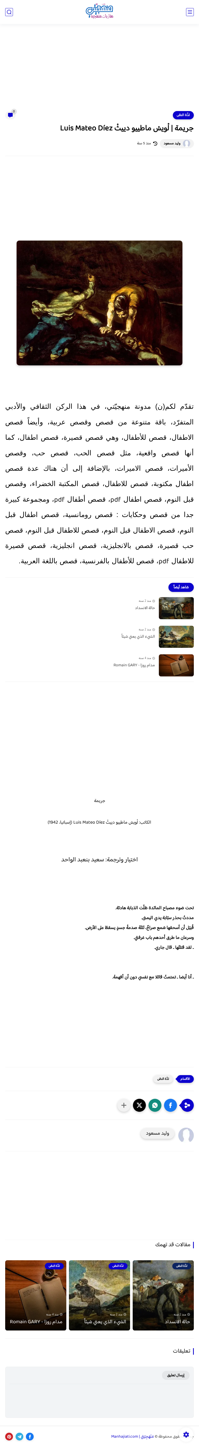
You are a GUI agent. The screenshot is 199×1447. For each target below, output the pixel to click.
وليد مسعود (172, 143)
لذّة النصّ (183, 115)
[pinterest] (9, 1436)
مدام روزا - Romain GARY (134, 665)
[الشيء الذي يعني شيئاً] (176, 637)
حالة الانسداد (145, 608)
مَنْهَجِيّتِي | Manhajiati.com (132, 1436)
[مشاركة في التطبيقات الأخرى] (123, 1105)
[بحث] (9, 12)
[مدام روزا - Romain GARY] (176, 665)
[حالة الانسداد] (176, 608)
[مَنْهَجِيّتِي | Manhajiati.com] (99, 12)
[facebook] (30, 1436)
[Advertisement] (99, 70)
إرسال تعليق (175, 1375)
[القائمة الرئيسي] (190, 12)
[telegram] (19, 1436)
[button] (170, 1105)
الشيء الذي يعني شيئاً (138, 637)
